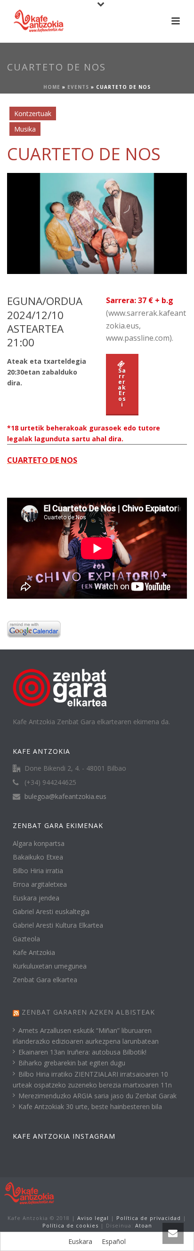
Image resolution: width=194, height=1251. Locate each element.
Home (51, 87)
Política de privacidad (148, 1217)
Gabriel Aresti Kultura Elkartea (58, 925)
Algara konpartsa (39, 843)
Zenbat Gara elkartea (45, 980)
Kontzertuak (32, 113)
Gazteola (26, 939)
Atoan (143, 1225)
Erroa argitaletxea (40, 884)
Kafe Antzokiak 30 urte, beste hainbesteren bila (90, 1106)
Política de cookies (70, 1225)
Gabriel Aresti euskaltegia (51, 911)
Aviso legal (93, 1217)
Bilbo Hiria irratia (38, 871)
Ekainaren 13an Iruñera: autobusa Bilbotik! (82, 1052)
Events (78, 87)
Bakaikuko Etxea (38, 857)
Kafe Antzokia (34, 952)
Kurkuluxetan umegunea (50, 966)
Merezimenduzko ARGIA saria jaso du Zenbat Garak (97, 1095)
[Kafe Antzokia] (29, 1192)
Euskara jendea (36, 898)
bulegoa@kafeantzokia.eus (65, 796)
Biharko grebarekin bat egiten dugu (71, 1062)
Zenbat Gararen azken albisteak (88, 1012)
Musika (25, 129)
